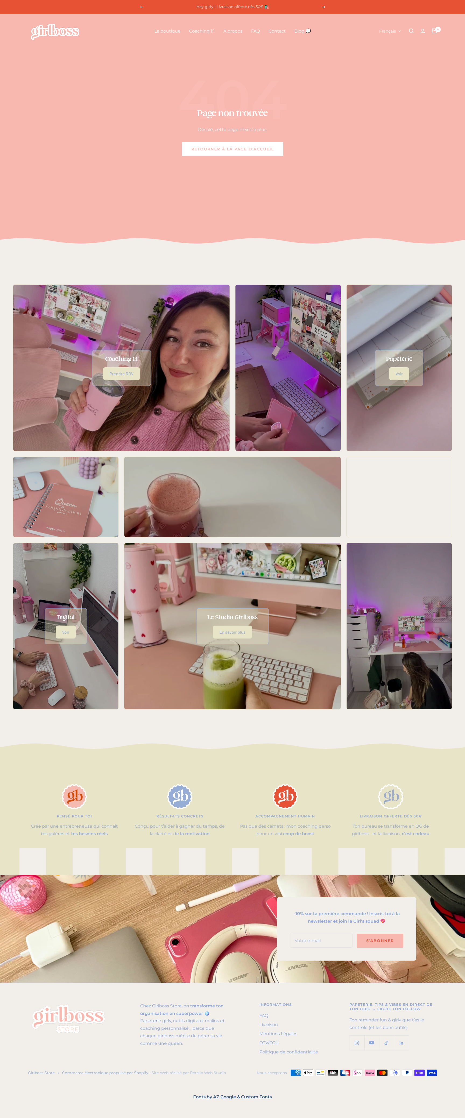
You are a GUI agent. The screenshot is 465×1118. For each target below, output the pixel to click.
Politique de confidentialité (288, 1051)
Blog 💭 (302, 31)
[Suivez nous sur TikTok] (386, 1042)
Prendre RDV (121, 373)
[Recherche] (411, 31)
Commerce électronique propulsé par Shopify (105, 1072)
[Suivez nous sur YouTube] (371, 1042)
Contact (277, 31)
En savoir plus (232, 631)
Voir (399, 373)
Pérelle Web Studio (208, 1072)
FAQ (255, 31)
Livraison (268, 1024)
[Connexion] (422, 31)
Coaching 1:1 (202, 31)
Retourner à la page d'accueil (232, 149)
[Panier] (434, 31)
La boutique (167, 31)
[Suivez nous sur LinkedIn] (401, 1042)
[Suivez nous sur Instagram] (357, 1042)
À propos (232, 31)
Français (387, 31)
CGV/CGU (269, 1042)
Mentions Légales (278, 1033)
